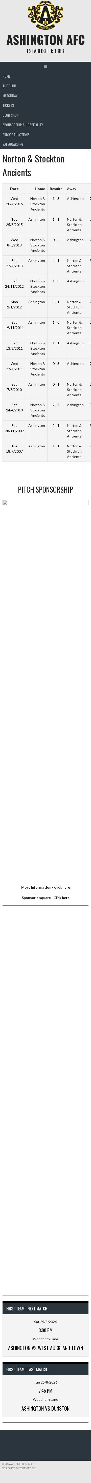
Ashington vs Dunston (45, 1408)
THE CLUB (9, 85)
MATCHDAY (10, 95)
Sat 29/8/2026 (45, 1322)
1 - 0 (56, 322)
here (66, 887)
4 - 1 (56, 260)
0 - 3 (56, 363)
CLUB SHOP (10, 115)
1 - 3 (56, 198)
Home (6, 76)
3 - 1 (56, 302)
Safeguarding (13, 144)
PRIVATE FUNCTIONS (16, 134)
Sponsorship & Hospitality (23, 124)
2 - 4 (56, 405)
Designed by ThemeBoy (19, 1468)
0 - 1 (56, 384)
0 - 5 (56, 240)
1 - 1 (56, 219)
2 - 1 (56, 425)
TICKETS (8, 105)
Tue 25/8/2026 (45, 1382)
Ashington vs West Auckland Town (45, 1348)
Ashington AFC (45, 39)
